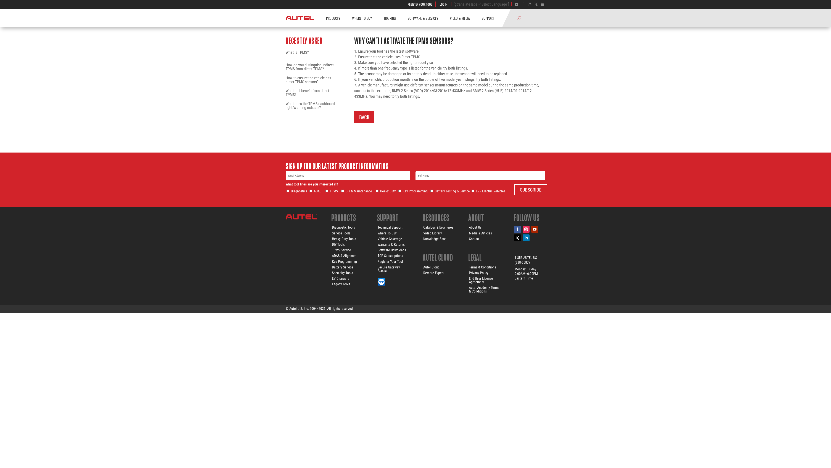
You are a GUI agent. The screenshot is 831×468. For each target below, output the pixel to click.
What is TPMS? (297, 52)
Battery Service (342, 267)
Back (364, 117)
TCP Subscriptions (390, 256)
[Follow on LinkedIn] (526, 237)
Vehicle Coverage (390, 239)
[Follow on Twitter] (536, 4)
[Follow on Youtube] (517, 4)
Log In (443, 4)
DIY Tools (338, 244)
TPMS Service (341, 250)
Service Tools (341, 233)
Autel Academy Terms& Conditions (484, 289)
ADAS (317, 191)
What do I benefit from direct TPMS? (307, 93)
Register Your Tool (420, 4)
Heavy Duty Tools (344, 239)
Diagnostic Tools (343, 227)
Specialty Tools (342, 273)
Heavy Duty (388, 191)
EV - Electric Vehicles (490, 191)
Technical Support (390, 227)
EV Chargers (340, 278)
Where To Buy (387, 233)
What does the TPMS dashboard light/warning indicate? (310, 106)
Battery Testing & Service (452, 191)
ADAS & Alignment (345, 256)
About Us (475, 227)
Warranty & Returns (391, 244)
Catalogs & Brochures (438, 227)
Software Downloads (392, 250)
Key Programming (415, 191)
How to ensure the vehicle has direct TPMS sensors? (308, 80)
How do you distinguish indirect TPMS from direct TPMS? (310, 67)
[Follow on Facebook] (523, 4)
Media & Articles (480, 233)
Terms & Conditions (482, 267)
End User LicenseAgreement (481, 280)
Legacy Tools (341, 284)
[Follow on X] (517, 237)
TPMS (334, 191)
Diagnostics (299, 191)
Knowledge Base (434, 239)
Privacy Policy (478, 273)
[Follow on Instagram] (530, 4)
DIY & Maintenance (359, 191)
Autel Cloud (431, 267)
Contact (474, 239)
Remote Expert (433, 273)
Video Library (432, 233)
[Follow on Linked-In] (543, 4)
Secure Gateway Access (389, 269)
